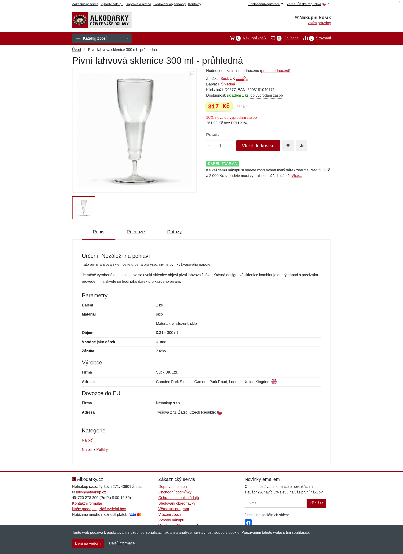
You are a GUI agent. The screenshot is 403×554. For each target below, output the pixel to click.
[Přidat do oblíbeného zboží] (288, 145)
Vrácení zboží (169, 515)
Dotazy (174, 231)
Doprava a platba (138, 4)
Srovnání (320, 38)
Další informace (122, 543)
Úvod (76, 50)
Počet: (212, 134)
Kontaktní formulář (87, 503)
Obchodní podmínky (174, 492)
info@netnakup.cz (91, 492)
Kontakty (194, 4)
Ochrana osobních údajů (178, 498)
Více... (297, 176)
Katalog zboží (95, 38)
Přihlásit (316, 503)
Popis (98, 231)
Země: (304, 4)
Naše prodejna (84, 509)
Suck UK (227, 79)
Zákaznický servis (85, 4)
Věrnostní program (173, 509)
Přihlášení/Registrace (264, 4)
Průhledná (226, 84)
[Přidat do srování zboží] (301, 145)
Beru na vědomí (88, 543)
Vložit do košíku (258, 145)
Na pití (87, 440)
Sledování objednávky (169, 4)
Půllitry (102, 450)
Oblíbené (288, 38)
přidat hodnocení (275, 71)
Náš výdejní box (112, 509)
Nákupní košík (251, 38)
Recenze (136, 231)
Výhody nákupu (112, 4)
